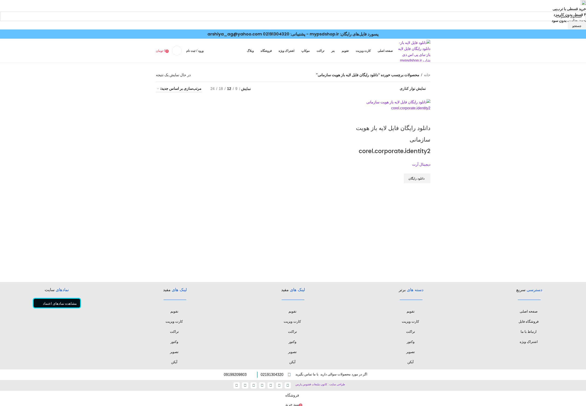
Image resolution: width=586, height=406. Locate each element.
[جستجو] (177, 50)
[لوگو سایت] (413, 50)
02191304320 (276, 34)
